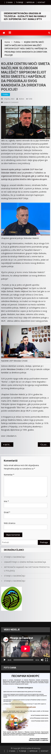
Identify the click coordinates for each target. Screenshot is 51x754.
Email (7, 512)
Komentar (9, 474)
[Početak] (4, 660)
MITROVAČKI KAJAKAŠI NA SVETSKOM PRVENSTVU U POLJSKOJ (27, 569)
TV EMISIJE (19, 2)
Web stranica (9, 523)
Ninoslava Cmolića (15, 369)
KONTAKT (41, 2)
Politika (5, 94)
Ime (6, 501)
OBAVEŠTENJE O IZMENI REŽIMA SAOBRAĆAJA (25, 562)
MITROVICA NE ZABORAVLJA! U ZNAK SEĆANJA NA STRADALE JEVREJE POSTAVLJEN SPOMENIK (9, 444)
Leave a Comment (11, 102)
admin (21, 99)
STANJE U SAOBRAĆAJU (14, 557)
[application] (25, 649)
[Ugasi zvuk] (42, 660)
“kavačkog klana (20, 288)
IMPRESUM (30, 2)
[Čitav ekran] (46, 660)
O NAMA (9, 2)
